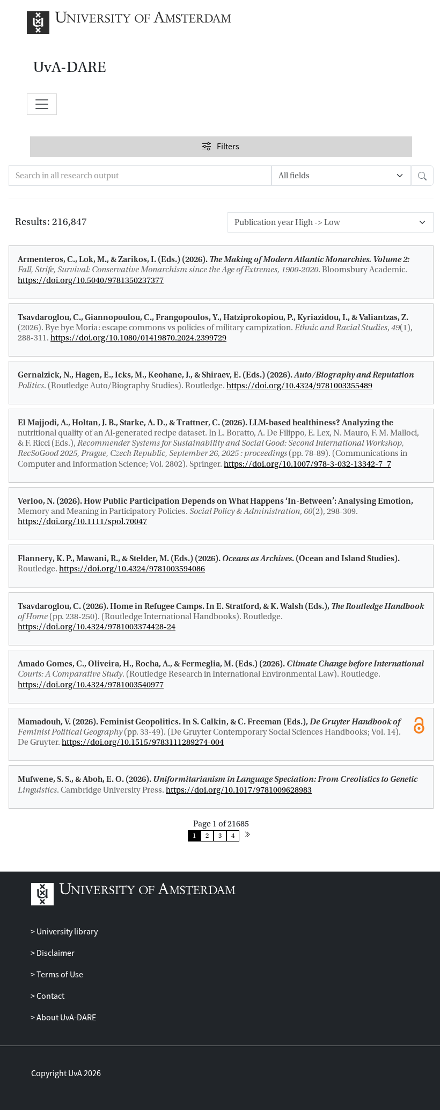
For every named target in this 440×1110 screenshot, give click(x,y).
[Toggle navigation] (42, 104)
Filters (227, 146)
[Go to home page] (141, 23)
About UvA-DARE (65, 1017)
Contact (49, 996)
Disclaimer (55, 953)
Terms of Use (59, 974)
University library (66, 931)
